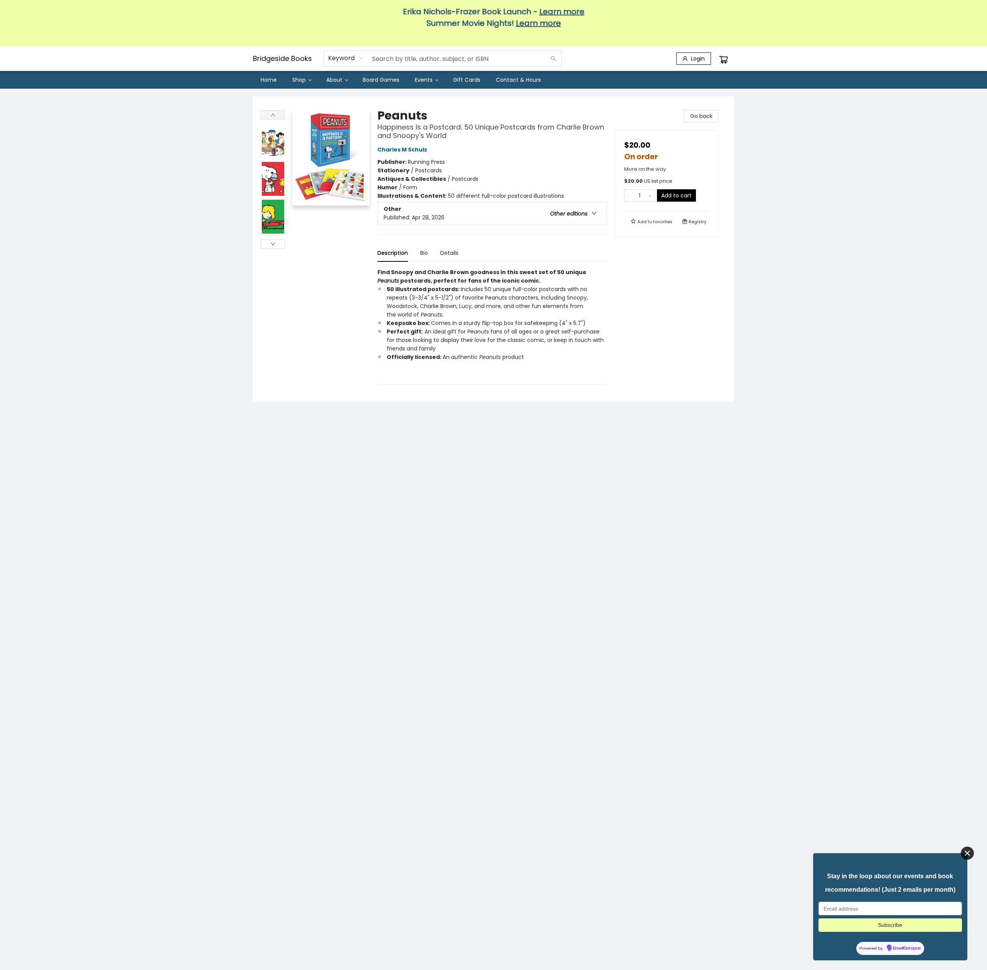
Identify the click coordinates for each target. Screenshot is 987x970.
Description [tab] (392, 253)
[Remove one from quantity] (629, 195)
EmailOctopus (907, 948)
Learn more (561, 11)
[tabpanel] (492, 326)
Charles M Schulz (402, 149)
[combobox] (346, 58)
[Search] (553, 58)
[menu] (493, 80)
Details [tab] (449, 253)
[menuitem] (269, 80)
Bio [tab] (424, 253)
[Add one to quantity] (650, 195)
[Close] (967, 853)
